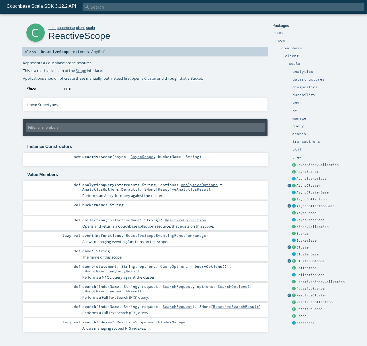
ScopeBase (305, 323)
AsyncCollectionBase (315, 206)
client (80, 28)
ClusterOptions (310, 261)
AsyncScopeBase (310, 220)
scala (90, 28)
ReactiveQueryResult (118, 271)
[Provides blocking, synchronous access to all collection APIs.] (294, 275)
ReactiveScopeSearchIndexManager (152, 322)
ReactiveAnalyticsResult (184, 189)
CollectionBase (310, 275)
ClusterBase (307, 254)
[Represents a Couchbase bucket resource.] (294, 172)
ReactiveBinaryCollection (320, 282)
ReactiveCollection (314, 302)
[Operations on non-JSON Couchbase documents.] (294, 165)
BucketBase (306, 241)
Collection (306, 268)
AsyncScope (306, 213)
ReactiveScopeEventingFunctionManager (167, 235)
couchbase (66, 28)
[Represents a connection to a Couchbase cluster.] (294, 192)
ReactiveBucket (310, 289)
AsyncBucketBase (311, 179)
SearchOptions (232, 286)
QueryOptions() (211, 266)
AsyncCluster (308, 185)
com (52, 28)
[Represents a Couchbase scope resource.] (294, 220)
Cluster (303, 247)
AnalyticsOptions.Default (109, 189)
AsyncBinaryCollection (317, 165)
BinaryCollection (312, 227)
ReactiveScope (309, 309)
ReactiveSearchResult (119, 291)
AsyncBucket (307, 172)
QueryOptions (174, 266)
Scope (301, 316)
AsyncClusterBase (312, 192)
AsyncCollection (311, 199)
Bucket (302, 234)
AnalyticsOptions (199, 184)
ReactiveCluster (311, 295)
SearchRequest (177, 286)
